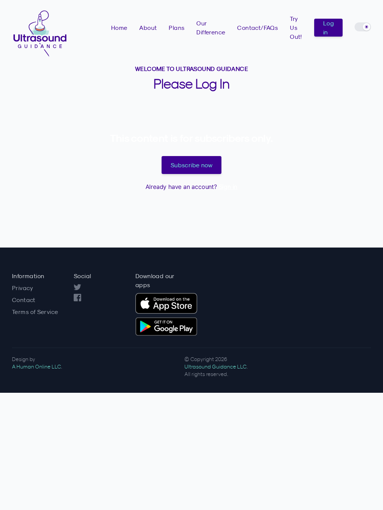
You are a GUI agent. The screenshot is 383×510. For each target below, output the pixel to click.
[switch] (363, 26)
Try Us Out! (296, 27)
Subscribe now (191, 165)
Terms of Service (35, 311)
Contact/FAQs (257, 27)
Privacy (22, 287)
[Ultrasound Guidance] (61, 32)
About (148, 27)
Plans (176, 27)
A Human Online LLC (36, 367)
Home (119, 27)
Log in (328, 27)
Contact (24, 299)
